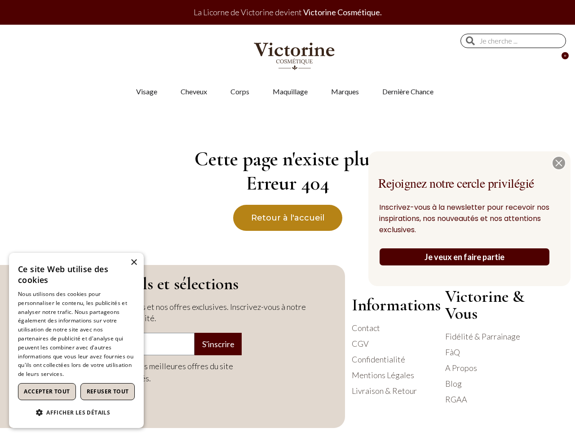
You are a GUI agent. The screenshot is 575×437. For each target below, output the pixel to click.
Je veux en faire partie (464, 257)
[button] (559, 163)
